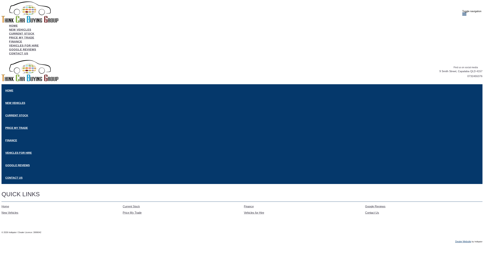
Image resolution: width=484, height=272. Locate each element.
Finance (249, 206)
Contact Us (372, 212)
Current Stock (131, 206)
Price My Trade (132, 212)
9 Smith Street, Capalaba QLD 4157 (460, 71)
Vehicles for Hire (254, 212)
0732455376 (474, 76)
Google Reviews (375, 206)
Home (5, 206)
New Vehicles (10, 212)
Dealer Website (463, 241)
